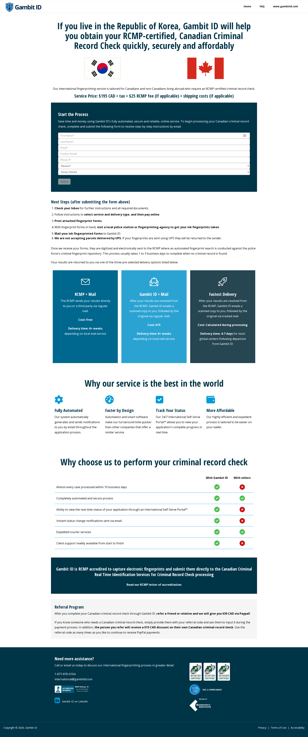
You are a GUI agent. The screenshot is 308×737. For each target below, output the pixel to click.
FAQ (262, 6)
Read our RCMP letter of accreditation (154, 585)
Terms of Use (278, 727)
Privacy (262, 727)
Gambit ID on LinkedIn (74, 701)
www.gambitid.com (285, 6)
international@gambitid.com (73, 679)
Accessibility (297, 727)
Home (247, 6)
